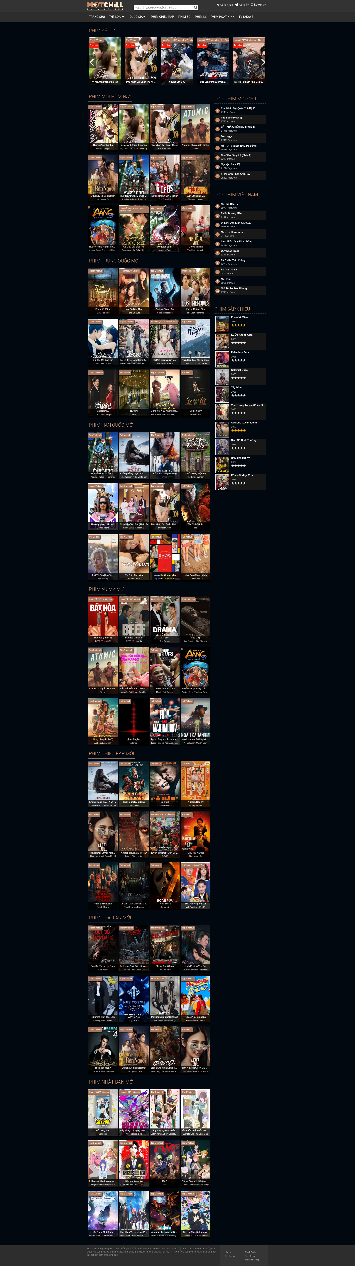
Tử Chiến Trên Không (233, 260)
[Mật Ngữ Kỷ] (103, 393)
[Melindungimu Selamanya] (165, 999)
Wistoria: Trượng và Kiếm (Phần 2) (169, 1232)
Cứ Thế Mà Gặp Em (103, 360)
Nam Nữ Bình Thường (243, 440)
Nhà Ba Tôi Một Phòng (234, 288)
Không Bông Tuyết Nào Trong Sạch (138, 473)
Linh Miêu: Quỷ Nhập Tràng (236, 241)
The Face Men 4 (103, 1068)
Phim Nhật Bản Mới (111, 1082)
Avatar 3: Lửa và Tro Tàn (134, 853)
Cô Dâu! (164, 802)
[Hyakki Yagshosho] (103, 127)
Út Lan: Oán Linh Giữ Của (134, 903)
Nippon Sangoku (134, 1181)
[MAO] (165, 1163)
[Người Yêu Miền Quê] (195, 999)
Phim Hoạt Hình (222, 16)
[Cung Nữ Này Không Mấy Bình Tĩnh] (165, 393)
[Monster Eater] (165, 228)
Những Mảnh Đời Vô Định (164, 196)
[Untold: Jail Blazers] (165, 670)
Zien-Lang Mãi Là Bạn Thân (165, 1068)
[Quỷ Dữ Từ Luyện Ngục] (103, 948)
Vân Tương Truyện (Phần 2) (247, 405)
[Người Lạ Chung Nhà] (165, 557)
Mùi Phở (226, 279)
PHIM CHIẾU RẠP (162, 16)
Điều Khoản (250, 1256)
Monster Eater (164, 246)
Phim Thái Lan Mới (110, 918)
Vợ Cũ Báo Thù (134, 309)
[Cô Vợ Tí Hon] (195, 228)
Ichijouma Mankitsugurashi (103, 1181)
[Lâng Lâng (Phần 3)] (103, 721)
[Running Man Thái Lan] (103, 999)
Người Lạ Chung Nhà (165, 575)
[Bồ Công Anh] (103, 1112)
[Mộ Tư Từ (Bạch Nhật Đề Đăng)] (141, 60)
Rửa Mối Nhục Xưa (242, 475)
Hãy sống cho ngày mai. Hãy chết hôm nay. (142, 1130)
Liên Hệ (228, 1252)
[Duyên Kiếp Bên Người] (103, 177)
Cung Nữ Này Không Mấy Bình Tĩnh (169, 411)
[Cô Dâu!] (165, 783)
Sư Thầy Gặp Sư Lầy (196, 903)
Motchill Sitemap (252, 1260)
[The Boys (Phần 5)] (213, 60)
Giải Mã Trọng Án (165, 309)
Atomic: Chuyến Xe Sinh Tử (196, 145)
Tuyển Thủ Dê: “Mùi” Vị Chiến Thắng (170, 853)
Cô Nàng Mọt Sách (103, 1232)
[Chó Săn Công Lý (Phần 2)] (105, 60)
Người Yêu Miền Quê (196, 1017)
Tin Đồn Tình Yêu (134, 575)
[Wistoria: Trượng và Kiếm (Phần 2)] (165, 1214)
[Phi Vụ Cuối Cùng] (165, 948)
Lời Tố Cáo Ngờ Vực (103, 575)
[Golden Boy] (195, 393)
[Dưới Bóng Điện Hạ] (195, 455)
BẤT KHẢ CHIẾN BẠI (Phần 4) (177, 82)
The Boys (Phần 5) (213, 82)
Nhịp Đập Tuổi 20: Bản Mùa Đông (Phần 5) (203, 360)
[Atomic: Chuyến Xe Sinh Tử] (195, 127)
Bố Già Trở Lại (229, 269)
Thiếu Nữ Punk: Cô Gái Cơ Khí (136, 196)
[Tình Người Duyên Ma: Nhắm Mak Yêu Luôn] (103, 834)
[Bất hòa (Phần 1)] (103, 619)
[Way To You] (134, 999)
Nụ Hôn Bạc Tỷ (196, 802)
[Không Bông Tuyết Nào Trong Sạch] (134, 455)
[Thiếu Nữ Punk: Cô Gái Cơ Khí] (134, 177)
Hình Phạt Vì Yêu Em (195, 966)
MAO (164, 1181)
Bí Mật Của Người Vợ (164, 360)
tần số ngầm (133, 739)
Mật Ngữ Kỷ (103, 411)
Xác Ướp (195, 637)
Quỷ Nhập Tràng (230, 251)
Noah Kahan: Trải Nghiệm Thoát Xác (201, 739)
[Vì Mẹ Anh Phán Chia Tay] (134, 127)
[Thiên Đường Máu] (103, 885)
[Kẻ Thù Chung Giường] (165, 455)
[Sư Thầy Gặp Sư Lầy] (195, 885)
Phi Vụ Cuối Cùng (165, 966)
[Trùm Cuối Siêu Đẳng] (134, 783)
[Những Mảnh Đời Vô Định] (165, 177)
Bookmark (260, 4)
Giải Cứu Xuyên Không (244, 422)
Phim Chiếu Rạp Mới (111, 753)
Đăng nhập (226, 4)
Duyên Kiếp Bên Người (103, 196)
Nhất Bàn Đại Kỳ (240, 457)
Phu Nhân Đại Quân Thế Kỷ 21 (166, 145)
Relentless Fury (240, 352)
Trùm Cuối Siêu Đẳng (134, 802)
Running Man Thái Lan (103, 1017)
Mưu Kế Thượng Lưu (233, 232)
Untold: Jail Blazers (165, 688)
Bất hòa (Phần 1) (103, 637)
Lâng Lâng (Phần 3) (103, 739)
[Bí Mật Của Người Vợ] (165, 342)
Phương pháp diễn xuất (103, 524)
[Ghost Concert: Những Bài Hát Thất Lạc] (195, 1163)
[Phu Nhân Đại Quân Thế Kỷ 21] (165, 127)
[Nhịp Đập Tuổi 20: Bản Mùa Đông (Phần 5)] (195, 342)
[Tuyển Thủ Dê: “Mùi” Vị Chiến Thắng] (165, 834)
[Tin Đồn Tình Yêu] (134, 557)
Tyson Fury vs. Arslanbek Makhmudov (171, 739)
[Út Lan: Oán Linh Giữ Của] (134, 885)
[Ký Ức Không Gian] (195, 291)
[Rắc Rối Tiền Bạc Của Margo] (134, 670)
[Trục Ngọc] (249, 60)
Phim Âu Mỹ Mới (107, 589)
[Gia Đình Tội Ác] (195, 506)
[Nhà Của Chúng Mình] (195, 557)
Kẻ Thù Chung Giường (165, 473)
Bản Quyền (230, 1256)
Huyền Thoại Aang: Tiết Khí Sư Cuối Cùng (111, 246)
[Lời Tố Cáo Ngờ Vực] (103, 557)
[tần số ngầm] (134, 721)
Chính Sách (250, 1252)
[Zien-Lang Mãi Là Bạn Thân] (165, 1049)
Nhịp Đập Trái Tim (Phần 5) (134, 524)
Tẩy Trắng (236, 387)
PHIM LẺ (201, 16)
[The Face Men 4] (103, 1049)
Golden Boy (196, 411)
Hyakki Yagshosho (103, 145)
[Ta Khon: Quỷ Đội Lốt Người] (134, 948)
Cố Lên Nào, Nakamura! (195, 1232)
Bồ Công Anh (103, 1130)
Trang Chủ (97, 16)
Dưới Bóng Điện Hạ (195, 473)
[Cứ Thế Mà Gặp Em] (103, 342)
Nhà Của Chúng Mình (196, 575)
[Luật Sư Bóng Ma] (195, 177)
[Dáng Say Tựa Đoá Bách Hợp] (165, 1112)
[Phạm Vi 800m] (103, 291)
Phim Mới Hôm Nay (110, 96)
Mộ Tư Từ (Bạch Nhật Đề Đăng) (141, 82)
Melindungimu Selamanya (164, 1017)
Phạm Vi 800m (103, 309)
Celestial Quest (239, 370)
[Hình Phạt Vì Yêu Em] (195, 948)
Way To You (134, 1017)
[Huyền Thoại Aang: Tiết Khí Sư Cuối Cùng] (103, 228)
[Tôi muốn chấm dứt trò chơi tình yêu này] (195, 1112)
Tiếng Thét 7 (164, 903)
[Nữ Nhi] (134, 393)
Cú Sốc (165, 637)
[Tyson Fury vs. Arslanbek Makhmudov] (165, 721)
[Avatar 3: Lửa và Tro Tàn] (134, 834)
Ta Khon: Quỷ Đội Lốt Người (134, 966)
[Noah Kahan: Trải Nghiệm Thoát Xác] (195, 721)
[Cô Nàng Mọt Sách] (103, 1214)
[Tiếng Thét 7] (165, 885)
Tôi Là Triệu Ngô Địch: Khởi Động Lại (139, 360)
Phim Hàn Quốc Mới (111, 425)
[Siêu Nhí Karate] (195, 834)
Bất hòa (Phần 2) (134, 637)
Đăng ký (244, 4)
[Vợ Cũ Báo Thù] (134, 291)
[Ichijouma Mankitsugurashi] (103, 1163)
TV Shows (246, 16)
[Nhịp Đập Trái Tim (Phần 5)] (134, 506)
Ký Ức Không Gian (195, 309)
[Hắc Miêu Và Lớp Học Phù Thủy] (134, 1214)
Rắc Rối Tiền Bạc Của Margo (135, 688)
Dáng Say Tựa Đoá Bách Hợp (166, 1130)
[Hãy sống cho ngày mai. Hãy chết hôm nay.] (134, 1112)
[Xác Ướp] (195, 619)
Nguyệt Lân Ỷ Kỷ (230, 164)
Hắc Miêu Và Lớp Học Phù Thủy (136, 1232)
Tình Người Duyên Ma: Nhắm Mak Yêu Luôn (112, 853)
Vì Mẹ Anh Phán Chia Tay (134, 145)
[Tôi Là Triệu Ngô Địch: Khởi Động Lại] (134, 342)
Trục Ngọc (249, 82)
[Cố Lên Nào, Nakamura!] (195, 1214)
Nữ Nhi (134, 411)
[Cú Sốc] (165, 619)
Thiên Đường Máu (103, 903)
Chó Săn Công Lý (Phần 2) (105, 82)
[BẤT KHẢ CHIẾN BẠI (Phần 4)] (177, 60)
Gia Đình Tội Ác (196, 524)
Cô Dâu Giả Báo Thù (133, 246)
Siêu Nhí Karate (195, 853)
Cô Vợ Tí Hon (196, 246)
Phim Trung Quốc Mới (114, 261)
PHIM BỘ (184, 16)
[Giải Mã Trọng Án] (165, 291)
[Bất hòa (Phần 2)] (134, 619)
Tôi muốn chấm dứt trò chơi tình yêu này (203, 1130)
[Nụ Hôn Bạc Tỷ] (195, 783)
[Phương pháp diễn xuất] (103, 506)
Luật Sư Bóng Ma (196, 196)
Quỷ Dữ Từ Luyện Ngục (103, 966)
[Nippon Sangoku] (134, 1163)
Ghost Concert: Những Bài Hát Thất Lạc (203, 1181)
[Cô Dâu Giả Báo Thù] (134, 228)
